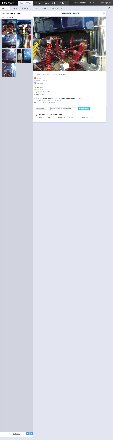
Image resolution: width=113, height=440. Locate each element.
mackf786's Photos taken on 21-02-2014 (47, 100)
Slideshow (16, 434)
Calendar (25, 8)
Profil (35, 8)
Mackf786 (25, 3)
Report (38, 78)
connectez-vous (53, 117)
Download (39, 83)
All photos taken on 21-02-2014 (44, 102)
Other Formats (41, 81)
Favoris (44, 8)
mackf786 (60, 74)
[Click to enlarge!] (69, 44)
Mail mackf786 (57, 8)
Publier (63, 3)
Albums (5, 8)
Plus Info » (79, 98)
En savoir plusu (105, 3)
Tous (15, 8)
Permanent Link (40, 109)
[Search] (109, 8)
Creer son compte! (45, 3)
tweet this (84, 108)
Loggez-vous (38, 92)
